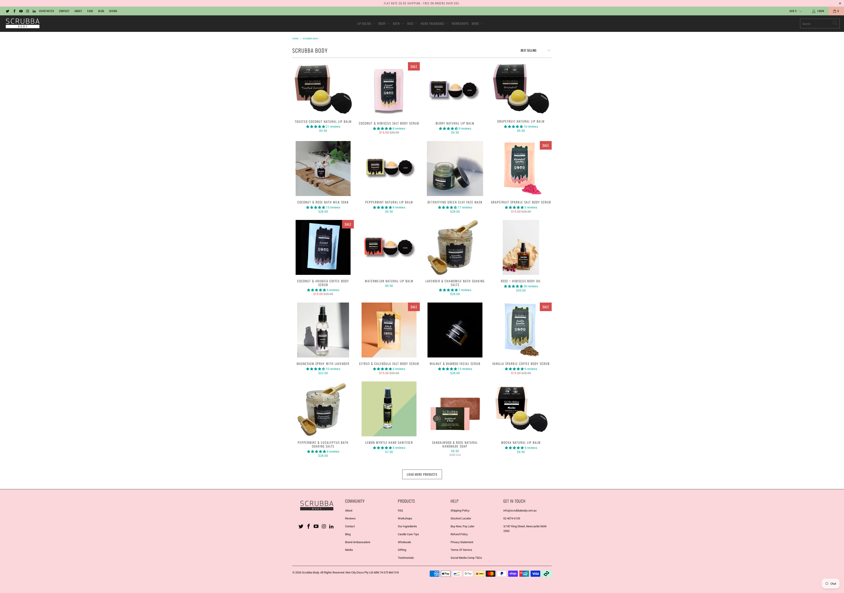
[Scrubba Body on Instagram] (27, 11)
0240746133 (46, 11)
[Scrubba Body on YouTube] (21, 11)
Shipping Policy (460, 510)
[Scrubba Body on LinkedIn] (34, 11)
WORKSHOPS (460, 23)
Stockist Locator (461, 518)
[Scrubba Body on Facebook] (14, 11)
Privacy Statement (462, 542)
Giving (113, 11)
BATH (397, 23)
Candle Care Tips (408, 534)
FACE (410, 23)
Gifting (402, 549)
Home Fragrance (433, 23)
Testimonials (406, 557)
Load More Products (422, 474)
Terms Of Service (461, 549)
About (78, 11)
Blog (101, 11)
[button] (315, 126)
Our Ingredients (407, 526)
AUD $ (793, 11)
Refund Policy (459, 534)
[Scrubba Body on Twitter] (7, 11)
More (476, 23)
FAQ (400, 510)
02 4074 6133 (511, 518)
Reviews (350, 518)
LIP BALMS (364, 23)
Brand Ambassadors (357, 542)
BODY (382, 23)
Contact (64, 11)
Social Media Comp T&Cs (466, 557)
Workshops (405, 518)
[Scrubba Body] (22, 24)
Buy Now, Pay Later (462, 526)
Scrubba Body (310, 572)
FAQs (90, 11)
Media (349, 549)
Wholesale (404, 542)
